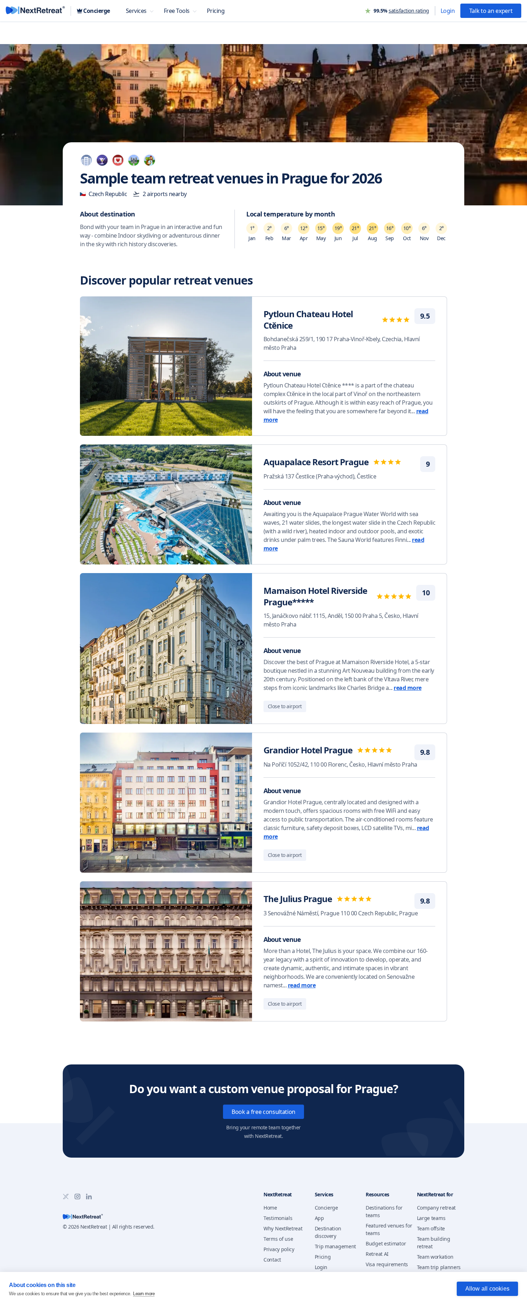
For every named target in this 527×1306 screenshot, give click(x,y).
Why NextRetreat (283, 1228)
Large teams (431, 1218)
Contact (272, 1259)
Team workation (435, 1256)
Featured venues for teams (389, 1229)
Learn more (144, 1293)
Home (270, 1207)
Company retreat (436, 1207)
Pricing (323, 1256)
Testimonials (278, 1218)
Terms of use (278, 1238)
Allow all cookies (487, 1289)
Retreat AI (377, 1253)
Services (136, 11)
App (319, 1218)
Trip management (335, 1246)
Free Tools (177, 11)
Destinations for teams (384, 1211)
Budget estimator (386, 1243)
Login (448, 11)
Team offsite (431, 1228)
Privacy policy (279, 1249)
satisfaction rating (409, 10)
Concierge (326, 1207)
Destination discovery (328, 1232)
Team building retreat (433, 1242)
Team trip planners (439, 1267)
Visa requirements (387, 1264)
